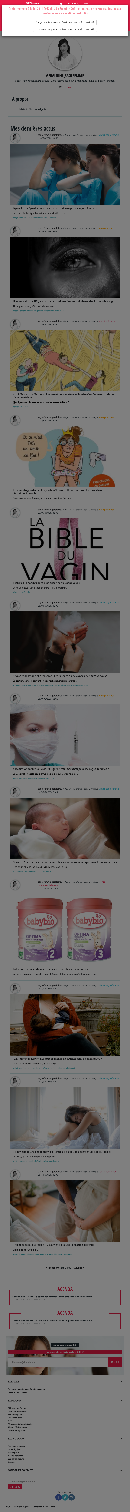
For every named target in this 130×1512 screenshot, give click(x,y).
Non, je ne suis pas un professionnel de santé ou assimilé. (65, 29)
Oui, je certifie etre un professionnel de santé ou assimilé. (65, 22)
